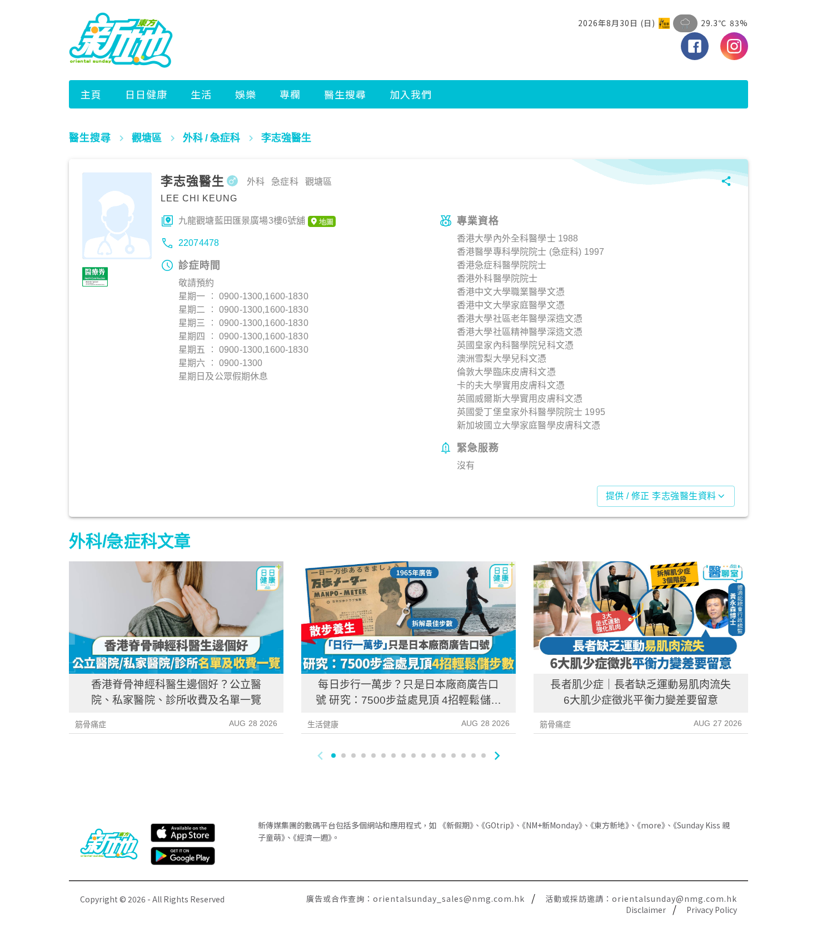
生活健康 (323, 724)
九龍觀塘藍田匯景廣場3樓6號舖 (241, 220)
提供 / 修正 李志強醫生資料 (661, 496)
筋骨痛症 (91, 724)
